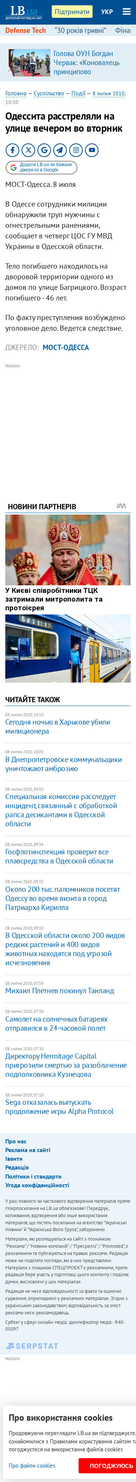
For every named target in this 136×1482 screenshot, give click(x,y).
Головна (15, 93)
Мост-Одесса (66, 347)
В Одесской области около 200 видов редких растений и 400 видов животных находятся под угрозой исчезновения (65, 948)
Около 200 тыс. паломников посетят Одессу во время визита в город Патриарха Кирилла (62, 898)
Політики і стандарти (33, 1176)
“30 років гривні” (80, 30)
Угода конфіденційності (37, 1185)
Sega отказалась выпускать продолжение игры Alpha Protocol (59, 1106)
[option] (68, 62)
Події (78, 93)
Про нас (15, 1141)
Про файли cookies (32, 1465)
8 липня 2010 (109, 93)
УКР (107, 12)
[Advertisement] (68, 422)
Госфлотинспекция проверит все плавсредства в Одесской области (59, 856)
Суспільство (49, 93)
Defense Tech (25, 30)
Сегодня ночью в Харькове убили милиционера (57, 726)
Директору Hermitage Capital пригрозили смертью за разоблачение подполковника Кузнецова (66, 1065)
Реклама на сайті (27, 1150)
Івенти (14, 1158)
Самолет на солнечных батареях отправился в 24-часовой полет (56, 1023)
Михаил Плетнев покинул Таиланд (59, 990)
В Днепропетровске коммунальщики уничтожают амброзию (63, 763)
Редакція (17, 1167)
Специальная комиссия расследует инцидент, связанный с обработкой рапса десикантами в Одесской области (61, 810)
